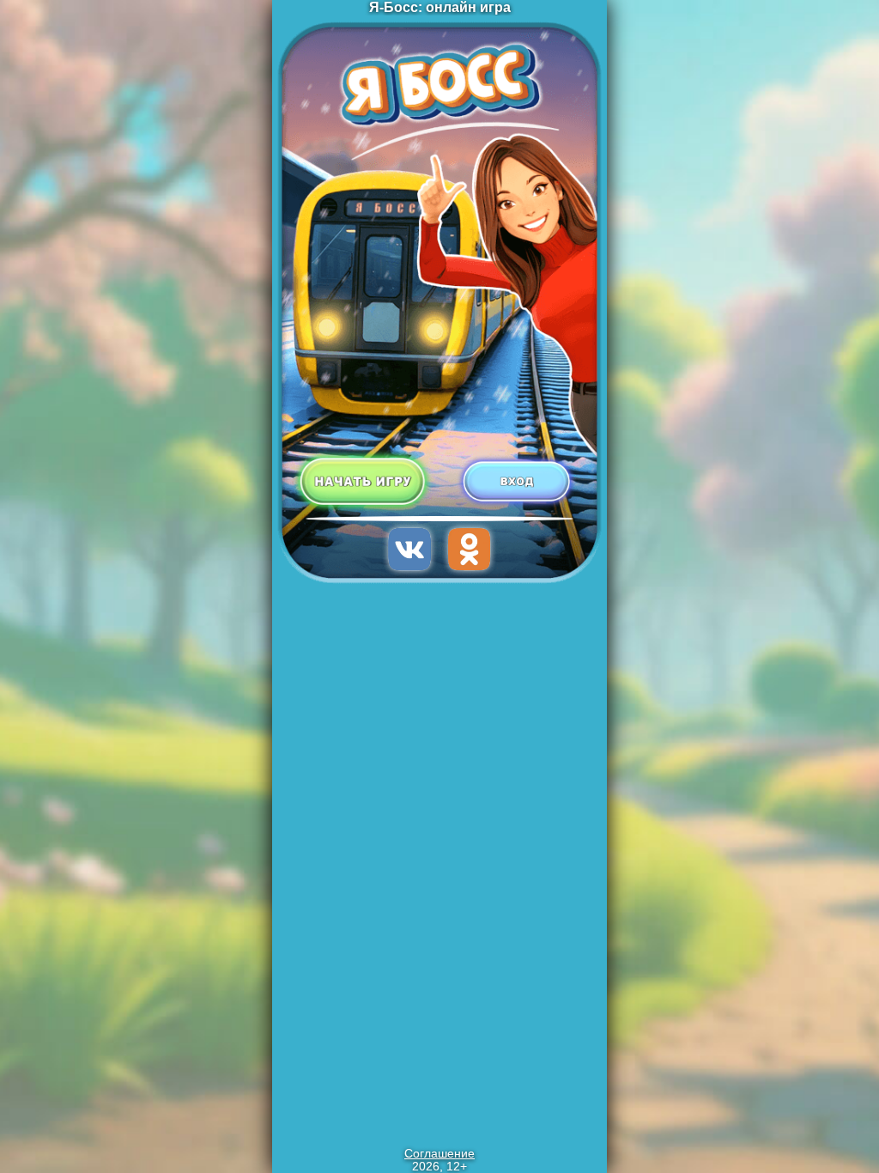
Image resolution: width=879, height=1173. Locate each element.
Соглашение (439, 1153)
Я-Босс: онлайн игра (440, 7)
